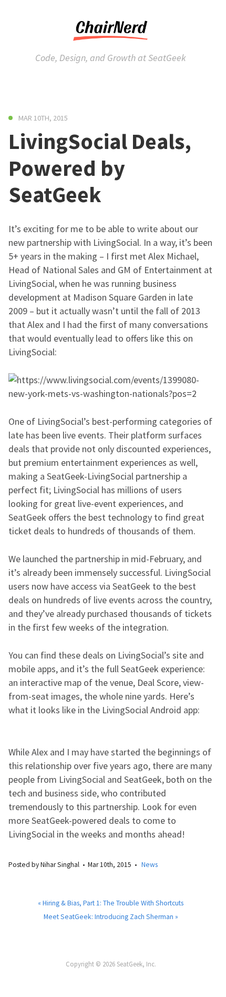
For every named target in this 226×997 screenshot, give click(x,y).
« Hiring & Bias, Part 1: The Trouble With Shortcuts (110, 903)
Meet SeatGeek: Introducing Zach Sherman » (111, 916)
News (149, 864)
